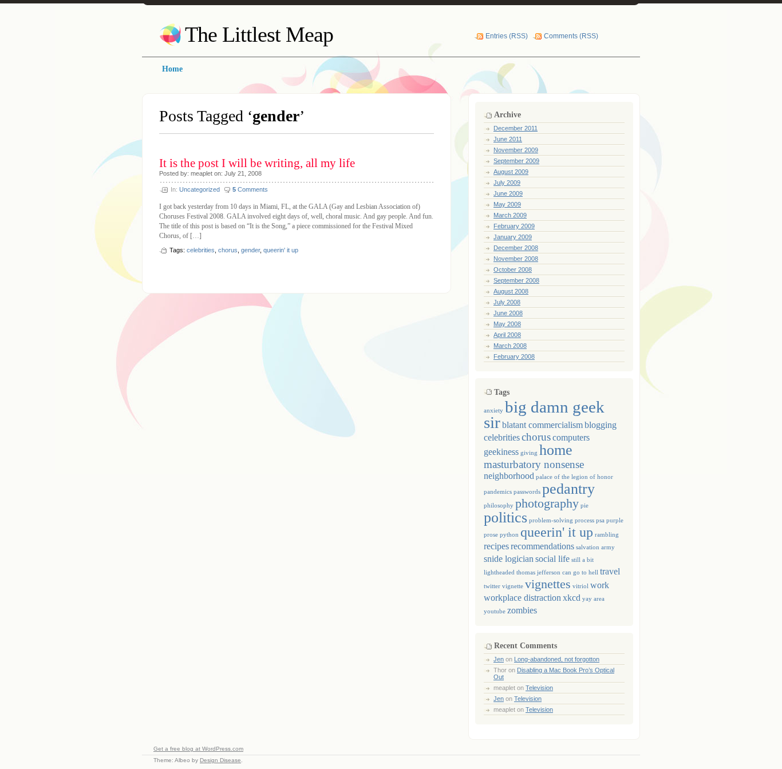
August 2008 (510, 291)
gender (250, 250)
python (509, 535)
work (599, 585)
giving (529, 453)
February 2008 (514, 356)
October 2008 (512, 269)
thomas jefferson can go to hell (557, 572)
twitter (492, 586)
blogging (600, 425)
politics (505, 517)
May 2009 (507, 204)
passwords (527, 492)
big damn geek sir (544, 414)
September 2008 (516, 280)
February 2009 (514, 226)
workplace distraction (522, 597)
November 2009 (515, 149)
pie (584, 505)
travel (610, 571)
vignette (512, 586)
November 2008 (515, 258)
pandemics (498, 492)
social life (552, 559)
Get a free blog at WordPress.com (198, 749)
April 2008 (507, 334)
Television (539, 687)
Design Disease (220, 760)
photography (547, 503)
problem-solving (551, 520)
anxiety (493, 410)
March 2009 (510, 215)
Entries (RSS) (506, 36)
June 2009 (508, 193)
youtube (494, 611)
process (584, 520)
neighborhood (509, 476)
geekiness (501, 452)
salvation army (595, 547)
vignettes (548, 584)
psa (600, 520)
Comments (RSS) (571, 36)
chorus (228, 250)
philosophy (499, 505)
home (555, 449)
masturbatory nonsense (534, 464)
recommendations (542, 546)
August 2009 (510, 171)
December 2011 (515, 128)
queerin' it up (280, 250)
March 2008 (510, 345)
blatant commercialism (542, 425)
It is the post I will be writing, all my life (257, 163)
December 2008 (515, 247)
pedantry (568, 488)
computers (571, 437)
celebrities (201, 250)
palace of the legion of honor (574, 477)
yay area (593, 599)
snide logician (509, 559)
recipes (496, 546)
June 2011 (507, 139)
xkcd (571, 597)
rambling (607, 535)
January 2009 (512, 236)
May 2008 (507, 323)
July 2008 (506, 302)
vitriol (580, 586)
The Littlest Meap (259, 34)
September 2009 (516, 160)
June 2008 (508, 313)
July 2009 (506, 182)
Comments (250, 189)
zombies (522, 610)
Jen (498, 659)
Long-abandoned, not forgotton (556, 659)
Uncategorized (199, 189)
